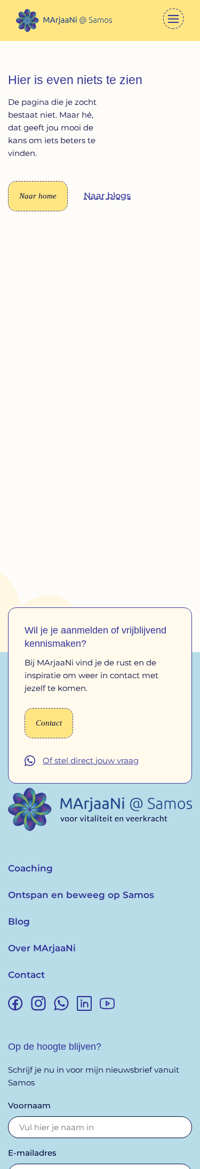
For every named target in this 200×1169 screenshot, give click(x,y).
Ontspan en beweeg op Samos (81, 895)
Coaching (30, 868)
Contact (26, 974)
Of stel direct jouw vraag (91, 760)
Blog (19, 921)
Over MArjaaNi (42, 948)
